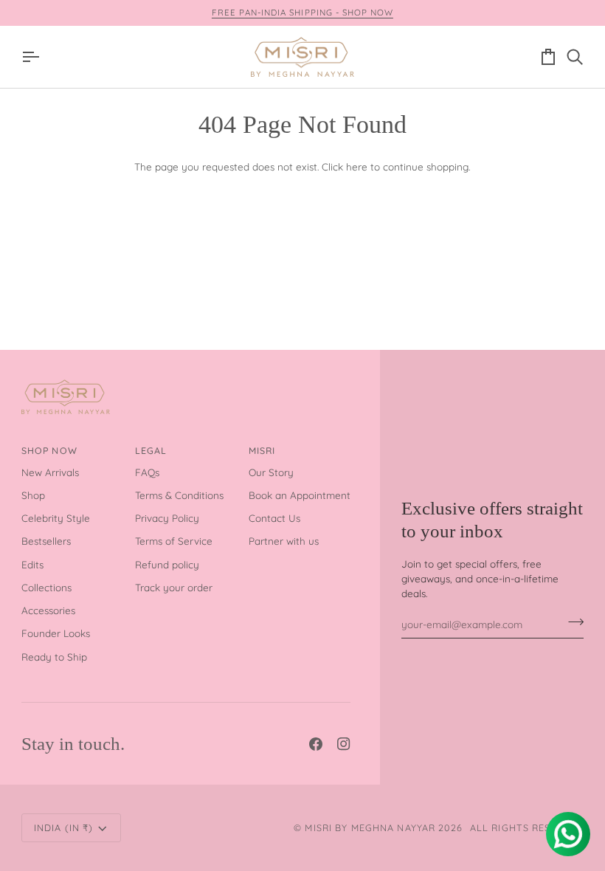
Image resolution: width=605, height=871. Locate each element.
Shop (33, 495)
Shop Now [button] (49, 450)
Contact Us (274, 518)
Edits (32, 564)
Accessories (48, 610)
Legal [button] (151, 450)
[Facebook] (315, 744)
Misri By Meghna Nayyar (370, 827)
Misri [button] (262, 450)
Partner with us (284, 540)
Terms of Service (173, 540)
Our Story (271, 472)
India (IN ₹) (64, 827)
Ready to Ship (54, 656)
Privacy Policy (167, 518)
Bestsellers (46, 540)
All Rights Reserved (527, 827)
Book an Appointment (299, 495)
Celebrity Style (55, 518)
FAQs (147, 472)
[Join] (571, 622)
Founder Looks (55, 633)
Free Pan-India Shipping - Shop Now (302, 12)
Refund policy (167, 564)
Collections (46, 587)
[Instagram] (343, 744)
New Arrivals (50, 472)
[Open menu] (34, 57)
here (356, 166)
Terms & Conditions (179, 495)
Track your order (173, 587)
